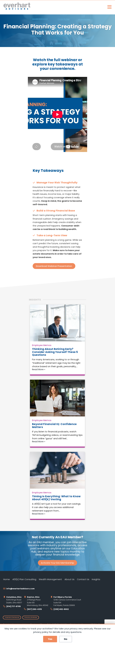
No (65, 639)
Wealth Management (50, 579)
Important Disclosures (12, 617)
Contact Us (83, 579)
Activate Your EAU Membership (57, 562)
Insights (96, 579)
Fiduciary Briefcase (30, 617)
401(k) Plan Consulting (24, 579)
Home (6, 579)
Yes (50, 639)
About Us (69, 579)
